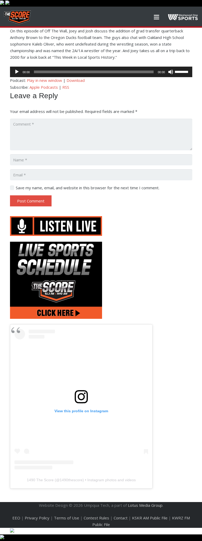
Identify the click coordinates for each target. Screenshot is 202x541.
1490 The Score (40, 480)
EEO (16, 517)
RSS (65, 87)
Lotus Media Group (145, 505)
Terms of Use (66, 517)
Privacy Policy (37, 517)
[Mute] (170, 72)
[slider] (182, 71)
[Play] (16, 72)
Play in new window (44, 80)
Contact (121, 517)
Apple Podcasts (43, 87)
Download (76, 80)
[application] (101, 72)
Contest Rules (96, 517)
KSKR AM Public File (150, 517)
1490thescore (71, 480)
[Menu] (156, 17)
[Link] (17, 17)
